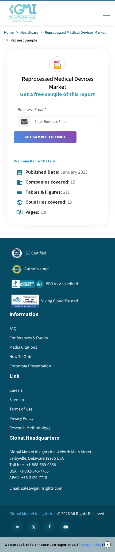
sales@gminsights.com (41, 488)
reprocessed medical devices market (75, 32)
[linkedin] (17, 526)
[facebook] (49, 526)
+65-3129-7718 (34, 477)
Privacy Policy (90, 544)
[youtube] (65, 526)
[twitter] (33, 526)
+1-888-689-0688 (41, 464)
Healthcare (29, 32)
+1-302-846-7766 (34, 471)
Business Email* (32, 109)
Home (9, 32)
